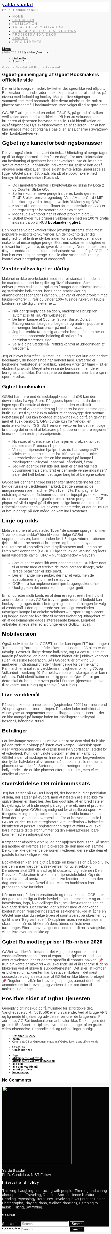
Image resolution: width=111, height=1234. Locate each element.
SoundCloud (22, 61)
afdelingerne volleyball (27, 1058)
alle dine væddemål (25, 1066)
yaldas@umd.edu (39, 52)
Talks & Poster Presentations (44, 31)
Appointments (27, 42)
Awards (20, 38)
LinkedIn (19, 58)
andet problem (22, 1069)
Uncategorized (22, 1050)
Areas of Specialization (37, 27)
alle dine (17, 1063)
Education (23, 20)
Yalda (16, 1038)
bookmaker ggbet (64, 222)
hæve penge (20, 1072)
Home (17, 16)
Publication (24, 24)
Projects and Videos (34, 34)
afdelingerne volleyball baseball (33, 1061)
